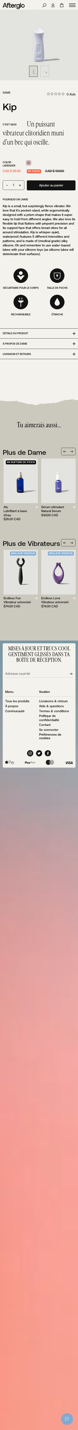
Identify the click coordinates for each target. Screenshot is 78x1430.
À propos (11, 706)
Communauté (15, 711)
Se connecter (48, 730)
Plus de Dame (24, 452)
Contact (45, 725)
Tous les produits (17, 701)
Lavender (28, 163)
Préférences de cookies (50, 736)
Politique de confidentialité (49, 718)
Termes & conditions (54, 711)
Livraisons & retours (53, 701)
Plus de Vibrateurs (31, 543)
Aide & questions (51, 706)
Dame (7, 92)
